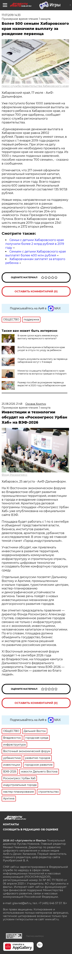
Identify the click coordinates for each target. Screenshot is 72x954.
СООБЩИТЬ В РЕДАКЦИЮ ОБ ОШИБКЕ (30, 829)
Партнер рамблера (35, 936)
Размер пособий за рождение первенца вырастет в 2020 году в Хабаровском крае (42, 384)
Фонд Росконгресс (14, 474)
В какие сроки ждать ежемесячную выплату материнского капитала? (38, 337)
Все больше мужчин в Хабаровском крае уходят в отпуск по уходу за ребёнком (41, 349)
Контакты (11, 824)
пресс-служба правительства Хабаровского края (35, 86)
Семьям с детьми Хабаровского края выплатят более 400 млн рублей (35, 253)
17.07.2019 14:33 (11, 15)
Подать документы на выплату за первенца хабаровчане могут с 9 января (42, 360)
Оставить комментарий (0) (36, 291)
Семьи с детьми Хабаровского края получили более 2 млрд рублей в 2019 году (34, 243)
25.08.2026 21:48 (12, 403)
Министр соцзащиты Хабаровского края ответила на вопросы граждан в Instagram (42, 372)
